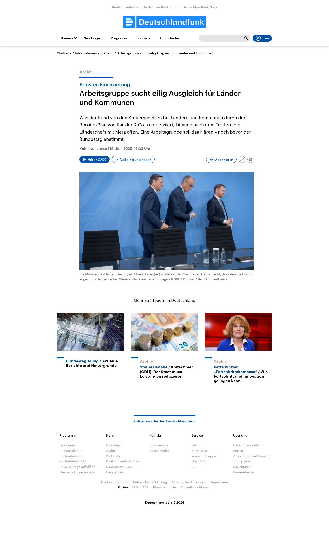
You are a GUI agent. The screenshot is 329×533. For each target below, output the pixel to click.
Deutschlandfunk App (122, 461)
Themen (66, 38)
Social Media (159, 450)
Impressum (219, 482)
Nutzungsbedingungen (189, 482)
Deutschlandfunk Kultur (161, 7)
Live (266, 38)
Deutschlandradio (125, 7)
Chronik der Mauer (194, 487)
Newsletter (199, 450)
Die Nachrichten (71, 456)
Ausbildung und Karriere (251, 456)
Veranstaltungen (203, 456)
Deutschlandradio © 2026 (164, 502)
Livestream (114, 445)
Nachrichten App (119, 467)
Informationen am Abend (94, 53)
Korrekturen (242, 467)
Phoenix (159, 487)
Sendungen (93, 38)
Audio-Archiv (169, 38)
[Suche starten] (246, 38)
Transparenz (242, 461)
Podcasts (143, 38)
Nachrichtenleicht (72, 461)
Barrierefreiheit (244, 472)
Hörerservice (158, 445)
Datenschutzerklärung (150, 482)
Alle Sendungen (71, 450)
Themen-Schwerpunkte (76, 472)
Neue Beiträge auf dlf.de (77, 467)
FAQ (194, 445)
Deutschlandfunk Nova (200, 7)
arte (173, 487)
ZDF (145, 487)
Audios (111, 450)
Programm (119, 38)
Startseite (64, 53)
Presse (238, 450)
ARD (134, 487)
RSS (194, 467)
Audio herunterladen (135, 159)
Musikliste (198, 461)
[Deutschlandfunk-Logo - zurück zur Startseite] (164, 22)
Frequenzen (115, 472)
